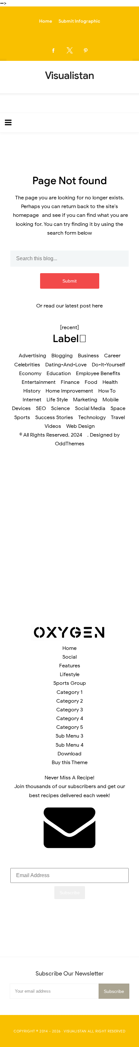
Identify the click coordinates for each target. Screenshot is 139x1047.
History (31, 391)
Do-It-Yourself (108, 365)
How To (107, 391)
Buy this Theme (70, 762)
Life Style (57, 399)
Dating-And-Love (66, 365)
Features (69, 666)
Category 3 (69, 710)
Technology (92, 417)
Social (69, 657)
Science (60, 408)
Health (110, 382)
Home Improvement (69, 391)
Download (69, 754)
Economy (30, 373)
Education (59, 373)
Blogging (62, 355)
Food (91, 382)
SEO (41, 408)
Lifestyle (70, 674)
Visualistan (75, 1031)
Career (112, 355)
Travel (118, 417)
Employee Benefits (98, 373)
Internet (32, 399)
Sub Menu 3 (69, 736)
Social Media (90, 408)
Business (88, 355)
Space (118, 408)
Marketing (85, 399)
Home (45, 21)
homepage (26, 215)
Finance (70, 382)
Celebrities (27, 365)
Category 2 (69, 701)
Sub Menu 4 (69, 745)
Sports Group (69, 683)
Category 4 (69, 718)
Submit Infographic (79, 21)
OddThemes (69, 443)
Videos (53, 426)
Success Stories (54, 417)
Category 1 (69, 692)
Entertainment (39, 382)
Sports (22, 417)
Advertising (32, 355)
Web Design (80, 426)
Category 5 (69, 727)
